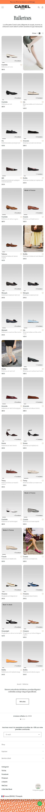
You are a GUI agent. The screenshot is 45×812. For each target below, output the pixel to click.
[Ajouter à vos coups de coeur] (21, 65)
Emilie (25, 178)
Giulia (4, 369)
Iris (24, 102)
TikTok (4, 770)
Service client (6, 758)
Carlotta (5, 65)
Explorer (4, 751)
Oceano (5, 594)
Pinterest (5, 778)
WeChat (4, 785)
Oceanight (5, 631)
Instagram (5, 767)
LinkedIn (4, 782)
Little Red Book (7, 789)
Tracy (4, 481)
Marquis (5, 293)
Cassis (25, 217)
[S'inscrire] (39, 734)
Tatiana (4, 254)
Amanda (26, 141)
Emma (4, 443)
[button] (2, 7)
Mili (3, 178)
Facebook (5, 774)
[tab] (3, 62)
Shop (3, 744)
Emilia (4, 670)
